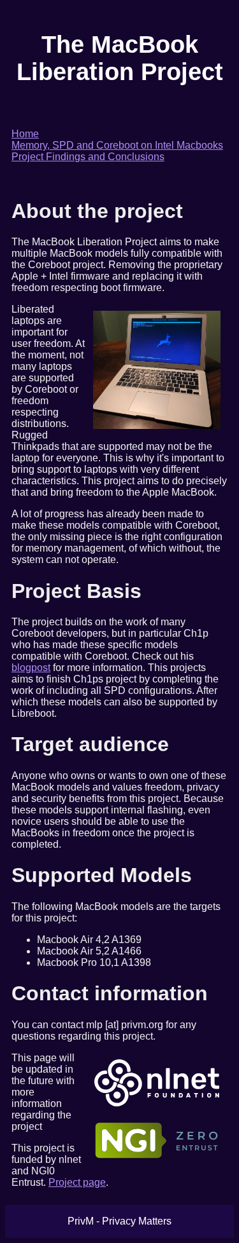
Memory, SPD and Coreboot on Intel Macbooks (117, 145)
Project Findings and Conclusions (87, 156)
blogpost (30, 667)
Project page (77, 1182)
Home (25, 133)
